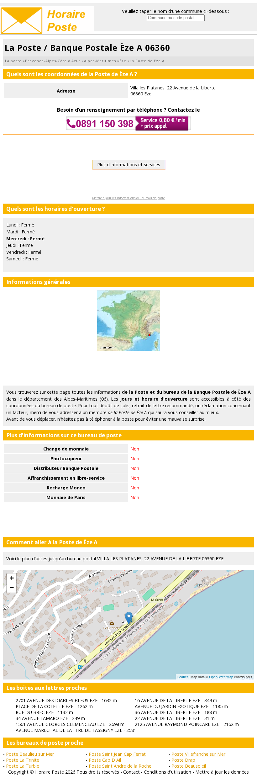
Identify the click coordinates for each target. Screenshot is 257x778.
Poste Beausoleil (188, 766)
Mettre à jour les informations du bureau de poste (128, 198)
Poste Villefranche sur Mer (198, 754)
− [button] (12, 588)
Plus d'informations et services (128, 165)
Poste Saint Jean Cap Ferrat (117, 754)
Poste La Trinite (22, 760)
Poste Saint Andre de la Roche (120, 766)
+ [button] (12, 578)
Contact (131, 772)
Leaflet (182, 676)
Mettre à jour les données (222, 772)
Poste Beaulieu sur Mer (30, 754)
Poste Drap (183, 760)
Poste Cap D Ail (105, 760)
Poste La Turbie (22, 766)
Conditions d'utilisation (167, 772)
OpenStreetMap (221, 676)
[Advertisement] (128, 368)
